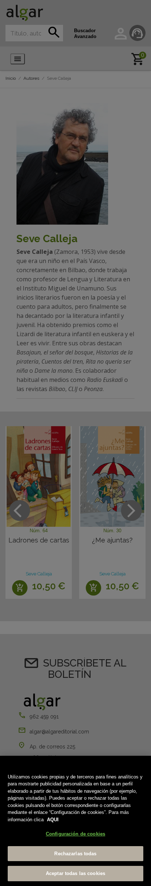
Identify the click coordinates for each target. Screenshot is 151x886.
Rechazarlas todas (75, 853)
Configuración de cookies (75, 834)
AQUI (53, 819)
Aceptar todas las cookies (75, 873)
